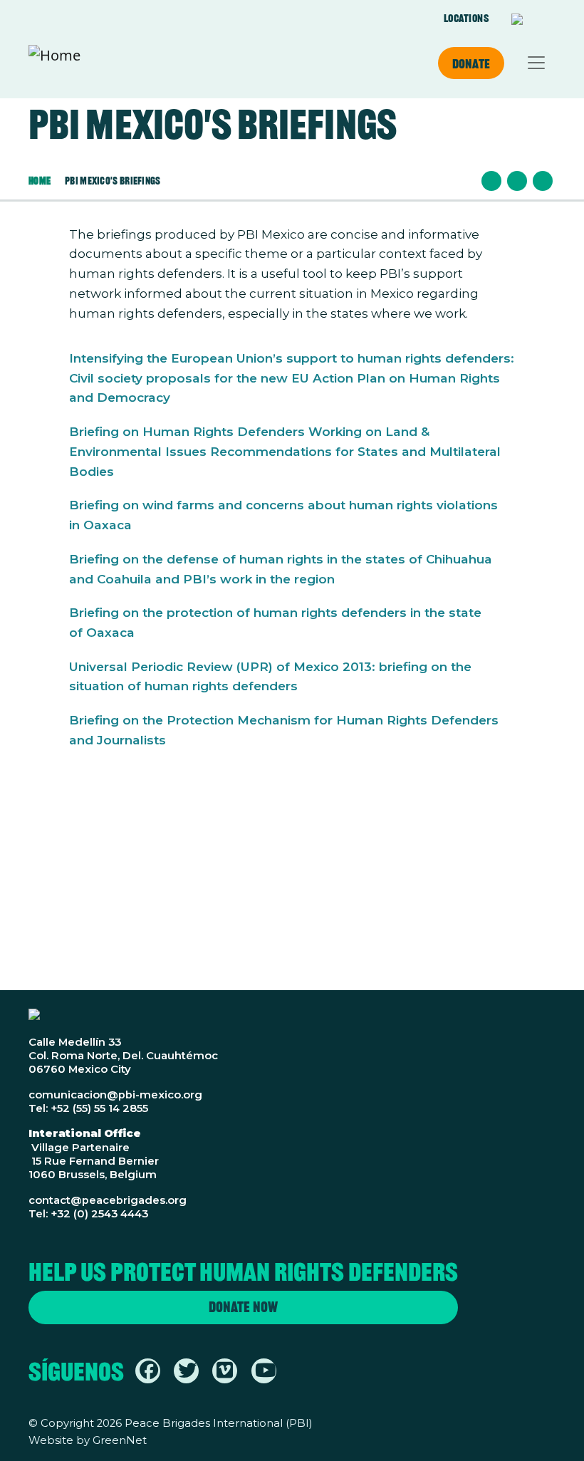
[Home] (54, 62)
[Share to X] (517, 181)
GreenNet (120, 1440)
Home (39, 180)
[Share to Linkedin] (543, 181)
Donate (471, 63)
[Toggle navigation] (536, 62)
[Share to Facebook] (491, 181)
